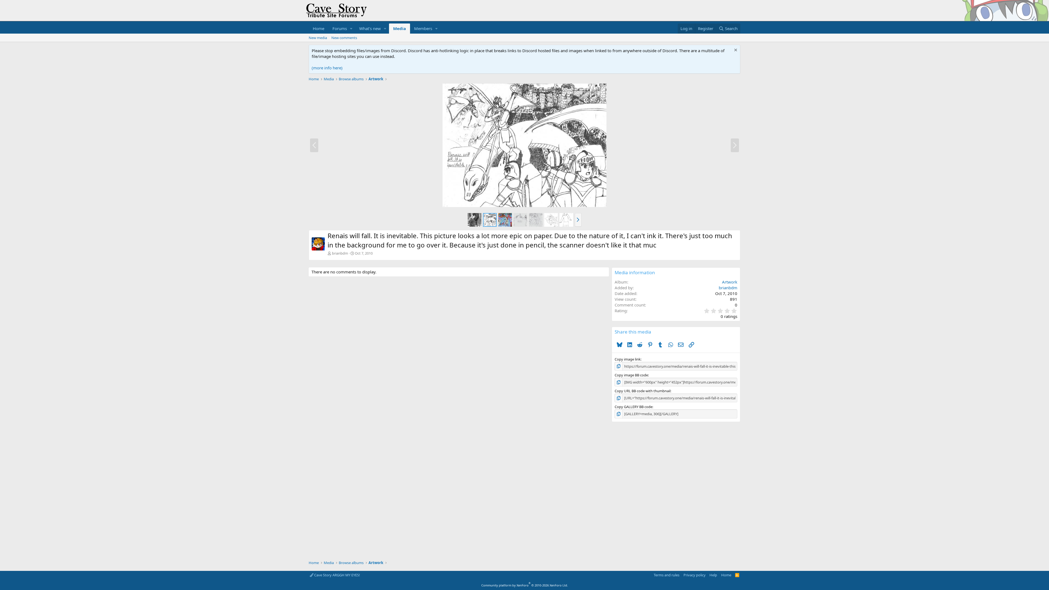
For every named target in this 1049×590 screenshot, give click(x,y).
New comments (344, 37)
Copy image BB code (631, 375)
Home (318, 28)
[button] (351, 28)
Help (713, 575)
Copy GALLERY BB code (633, 406)
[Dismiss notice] (735, 51)
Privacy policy (694, 575)
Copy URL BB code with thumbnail (642, 390)
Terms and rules (666, 575)
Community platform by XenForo (524, 585)
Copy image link (628, 359)
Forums (339, 28)
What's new (370, 28)
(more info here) (327, 67)
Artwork (729, 282)
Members (423, 28)
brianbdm (340, 253)
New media (318, 37)
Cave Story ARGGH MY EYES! (336, 575)
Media (399, 28)
